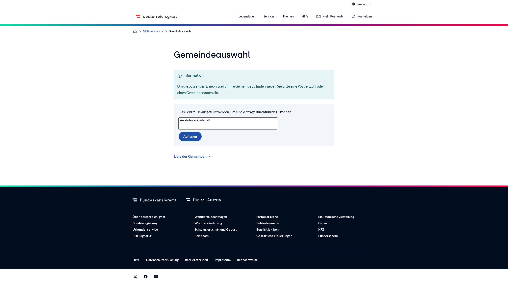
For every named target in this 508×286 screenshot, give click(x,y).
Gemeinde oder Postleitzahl (195, 120)
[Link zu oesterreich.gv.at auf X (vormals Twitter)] (135, 277)
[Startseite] (135, 31)
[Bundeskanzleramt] (154, 200)
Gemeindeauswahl (180, 31)
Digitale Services (153, 31)
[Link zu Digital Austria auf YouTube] (156, 277)
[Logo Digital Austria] (207, 200)
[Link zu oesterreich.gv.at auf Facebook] (145, 277)
